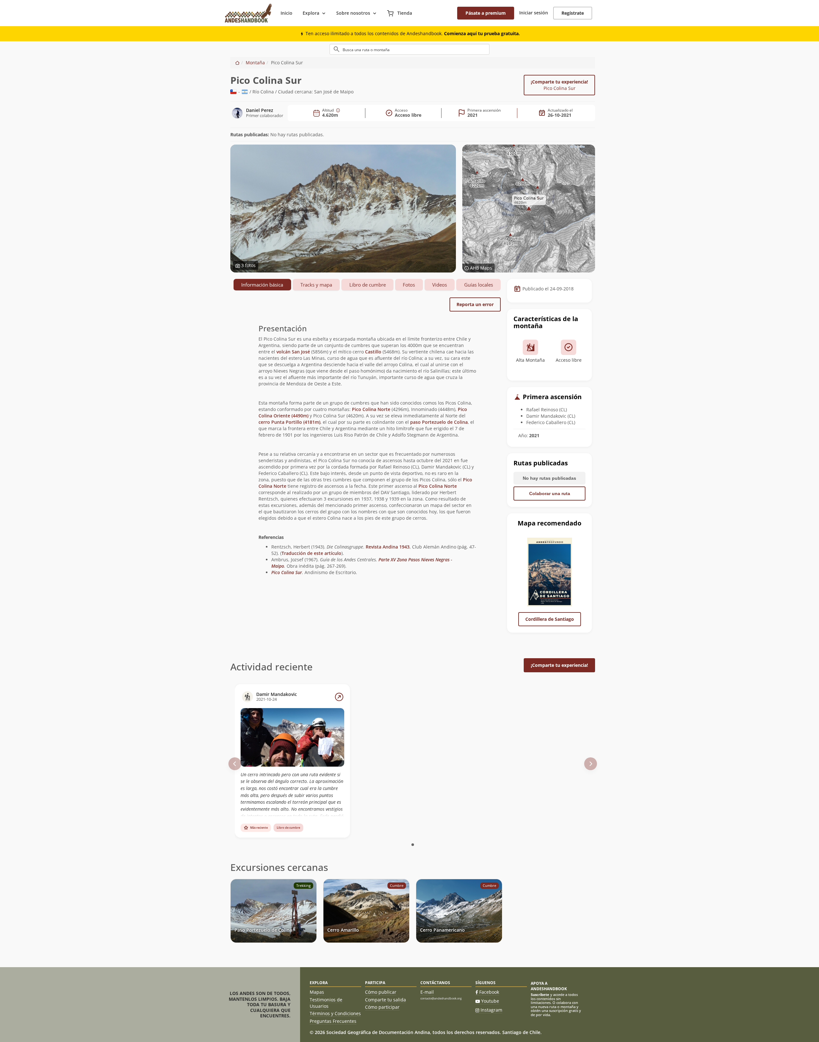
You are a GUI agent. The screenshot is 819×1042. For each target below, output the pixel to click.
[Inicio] (237, 62)
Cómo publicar (380, 992)
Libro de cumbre (367, 284)
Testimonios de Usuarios (326, 1003)
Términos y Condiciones (335, 1013)
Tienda (404, 13)
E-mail (427, 992)
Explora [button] (311, 13)
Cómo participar (382, 1007)
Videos (439, 284)
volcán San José (293, 352)
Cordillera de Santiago (549, 619)
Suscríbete (540, 994)
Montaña (255, 62)
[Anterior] (234, 763)
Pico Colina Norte (371, 409)
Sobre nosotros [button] (353, 13)
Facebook (489, 992)
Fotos (409, 284)
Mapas (317, 992)
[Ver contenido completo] (339, 697)
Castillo (373, 352)
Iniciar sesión (533, 13)
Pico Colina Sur (286, 572)
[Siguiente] (590, 763)
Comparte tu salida (385, 1000)
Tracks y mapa (316, 284)
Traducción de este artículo (311, 553)
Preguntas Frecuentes (333, 1021)
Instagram (491, 1010)
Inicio (286, 13)
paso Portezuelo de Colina (439, 422)
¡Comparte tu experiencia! (559, 85)
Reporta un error (475, 304)
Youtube (490, 1001)
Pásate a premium (485, 13)
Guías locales (478, 284)
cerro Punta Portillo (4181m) (289, 422)
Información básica (262, 284)
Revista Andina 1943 (388, 547)
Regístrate (572, 13)
